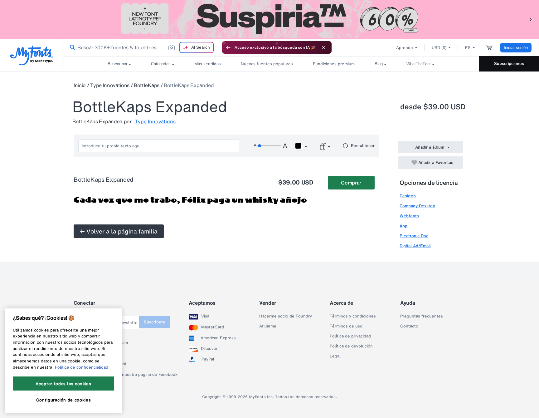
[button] (531, 19)
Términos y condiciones (353, 316)
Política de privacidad (350, 336)
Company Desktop (417, 206)
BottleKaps (146, 85)
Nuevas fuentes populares (267, 64)
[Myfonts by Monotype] (31, 55)
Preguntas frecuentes (421, 316)
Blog (379, 63)
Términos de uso (346, 326)
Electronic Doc (414, 236)
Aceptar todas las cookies (63, 384)
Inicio (80, 85)
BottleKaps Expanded (189, 85)
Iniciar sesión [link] (516, 47)
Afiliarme (267, 326)
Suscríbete (154, 322)
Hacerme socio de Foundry (285, 316)
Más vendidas (207, 64)
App (403, 226)
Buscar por (117, 63)
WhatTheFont (418, 63)
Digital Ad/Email (415, 246)
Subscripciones (509, 63)
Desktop (408, 196)
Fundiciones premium (334, 64)
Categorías (161, 63)
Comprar (351, 182)
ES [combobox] (468, 48)
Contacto (409, 326)
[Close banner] (323, 47)
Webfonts (409, 216)
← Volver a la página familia (119, 231)
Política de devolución (351, 346)
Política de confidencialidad (81, 367)
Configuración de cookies (63, 400)
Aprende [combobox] (404, 48)
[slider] (269, 145)
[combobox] (139, 47)
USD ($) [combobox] (439, 48)
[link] (71, 47)
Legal (335, 356)
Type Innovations (109, 85)
